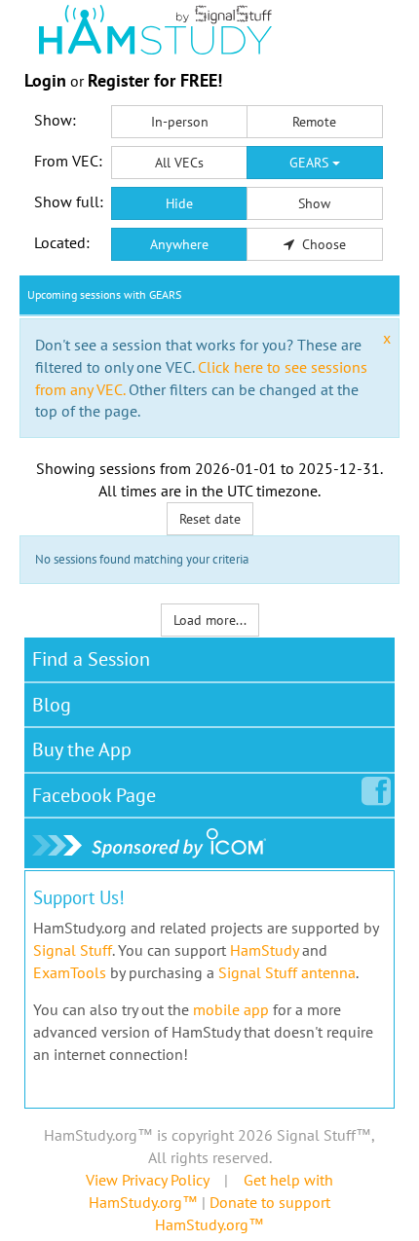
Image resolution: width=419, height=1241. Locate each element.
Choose (322, 244)
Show (314, 203)
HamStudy (264, 950)
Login (45, 80)
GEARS (310, 162)
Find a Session (91, 659)
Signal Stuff (72, 950)
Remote (314, 121)
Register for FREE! (155, 80)
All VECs (179, 162)
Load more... (210, 620)
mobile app (231, 1009)
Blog (51, 704)
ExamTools (69, 972)
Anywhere (179, 244)
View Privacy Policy (147, 1179)
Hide (179, 203)
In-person (180, 121)
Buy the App (82, 749)
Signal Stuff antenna (287, 972)
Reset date (210, 519)
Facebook (94, 795)
